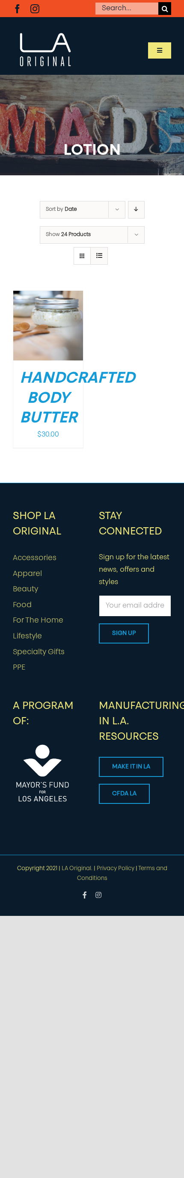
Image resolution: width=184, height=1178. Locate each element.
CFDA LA (124, 794)
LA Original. (77, 868)
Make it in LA (131, 767)
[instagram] (34, 8)
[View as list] (99, 256)
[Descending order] (136, 209)
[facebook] (17, 8)
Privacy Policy (115, 868)
